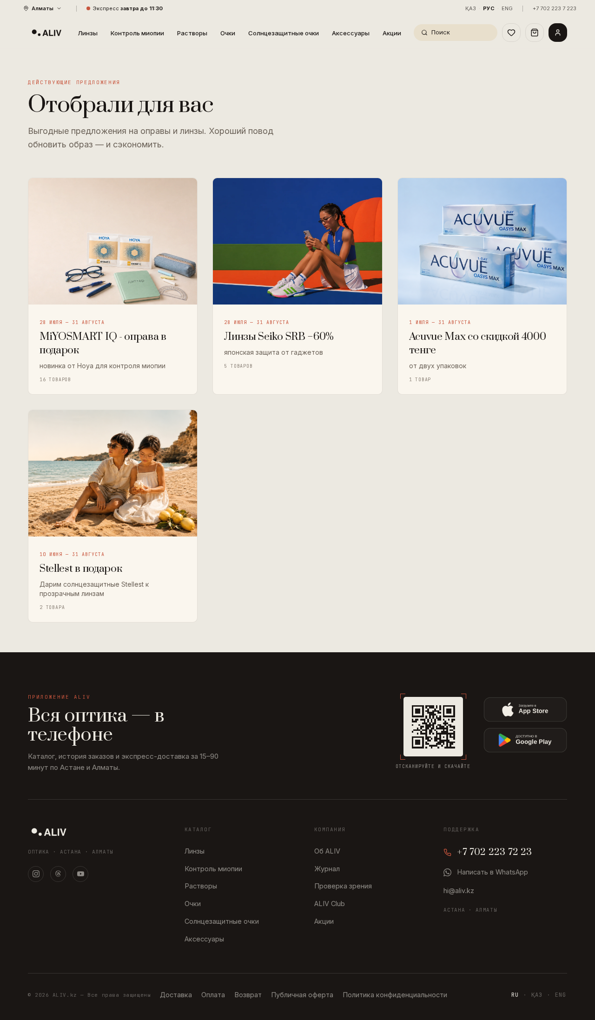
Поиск (440, 32)
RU (515, 995)
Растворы (192, 33)
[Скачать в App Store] (525, 709)
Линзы (88, 33)
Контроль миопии (137, 33)
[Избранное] (511, 32)
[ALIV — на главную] (46, 32)
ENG (507, 8)
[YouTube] (80, 874)
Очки (227, 33)
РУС (489, 8)
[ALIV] (49, 832)
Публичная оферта (302, 995)
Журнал (327, 869)
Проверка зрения (343, 886)
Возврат (248, 995)
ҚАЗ (470, 8)
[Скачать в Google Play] (525, 740)
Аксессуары (351, 33)
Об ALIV (327, 851)
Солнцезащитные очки (283, 33)
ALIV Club (329, 903)
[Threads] (58, 874)
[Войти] (558, 32)
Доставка (176, 995)
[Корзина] (534, 32)
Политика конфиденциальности (395, 995)
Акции (392, 33)
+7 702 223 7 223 (554, 8)
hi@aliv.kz (458, 890)
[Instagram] (36, 874)
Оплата (213, 995)
